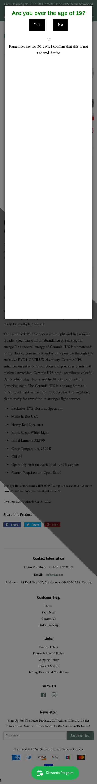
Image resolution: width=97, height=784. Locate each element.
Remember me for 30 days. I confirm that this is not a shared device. (48, 50)
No (60, 24)
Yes (37, 24)
